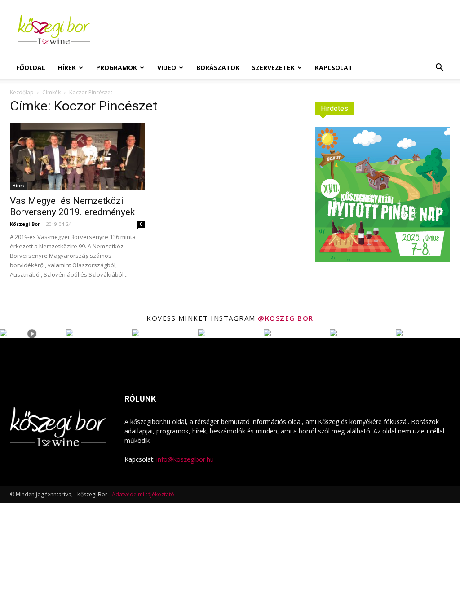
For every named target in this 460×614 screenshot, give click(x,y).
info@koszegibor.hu (185, 459)
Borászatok (217, 67)
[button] (439, 68)
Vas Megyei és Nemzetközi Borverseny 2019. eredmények (72, 206)
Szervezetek (273, 67)
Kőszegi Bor (25, 224)
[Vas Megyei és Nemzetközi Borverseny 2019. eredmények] (77, 156)
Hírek (67, 67)
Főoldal (30, 67)
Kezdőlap (22, 92)
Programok (116, 67)
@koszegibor (286, 318)
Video (166, 67)
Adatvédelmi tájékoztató (143, 494)
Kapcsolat (334, 67)
